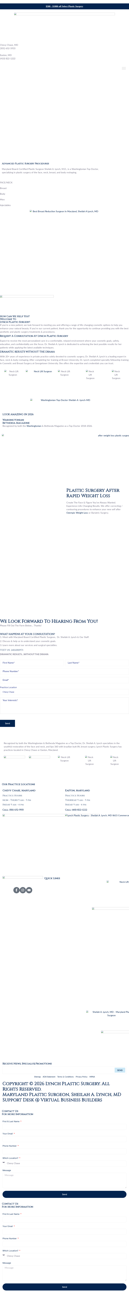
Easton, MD (6, 55)
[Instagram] (23, 890)
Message (7, 1170)
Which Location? (11, 1158)
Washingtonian (13, 420)
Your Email (8, 1133)
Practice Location (8, 687)
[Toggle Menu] (124, 68)
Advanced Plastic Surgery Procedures (25, 163)
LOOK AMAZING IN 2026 (18, 414)
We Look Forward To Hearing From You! (49, 621)
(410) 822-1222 (7, 59)
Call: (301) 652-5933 (13, 809)
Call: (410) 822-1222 (76, 809)
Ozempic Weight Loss (77, 513)
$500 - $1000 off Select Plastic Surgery (64, 6)
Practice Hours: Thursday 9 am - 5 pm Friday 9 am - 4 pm (77, 800)
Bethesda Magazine (16, 423)
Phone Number (10, 1146)
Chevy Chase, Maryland (19, 790)
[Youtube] (29, 890)
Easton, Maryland (77, 790)
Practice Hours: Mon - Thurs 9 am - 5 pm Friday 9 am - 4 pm (17, 800)
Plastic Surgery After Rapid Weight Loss (92, 493)
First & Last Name (11, 1121)
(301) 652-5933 (7, 48)
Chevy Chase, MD (9, 45)
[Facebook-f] (16, 890)
